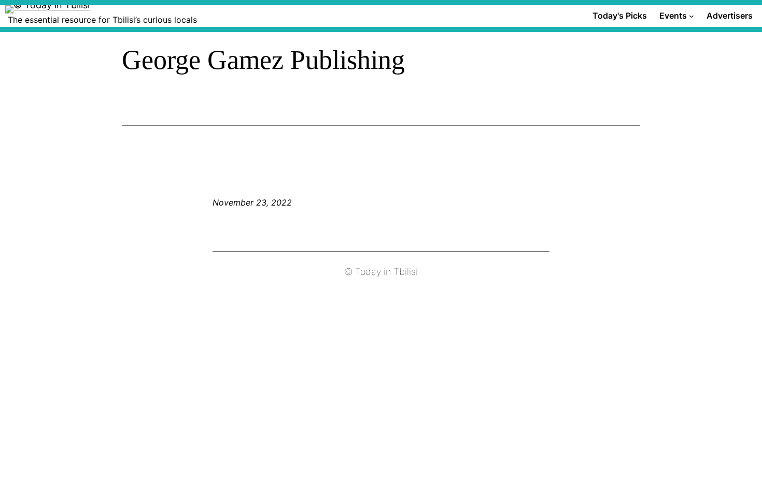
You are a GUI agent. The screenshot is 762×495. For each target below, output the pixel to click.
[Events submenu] (691, 16)
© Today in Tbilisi (381, 271)
